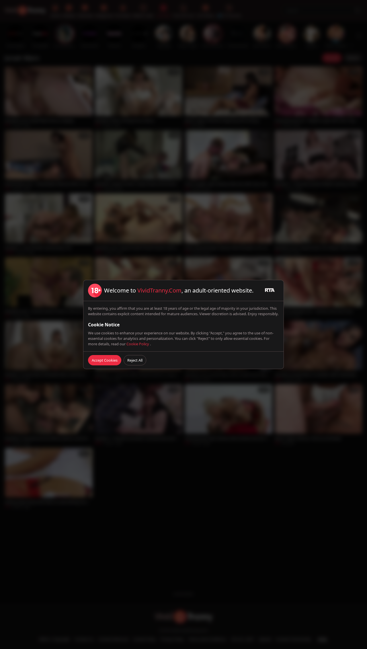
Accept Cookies (105, 360)
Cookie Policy (138, 343)
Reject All (134, 360)
